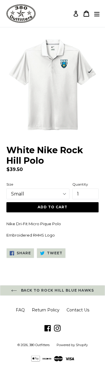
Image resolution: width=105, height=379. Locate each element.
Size (9, 184)
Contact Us (77, 310)
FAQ (20, 310)
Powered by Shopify (72, 345)
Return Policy (46, 310)
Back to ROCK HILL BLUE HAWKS (57, 290)
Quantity (80, 184)
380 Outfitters (39, 345)
